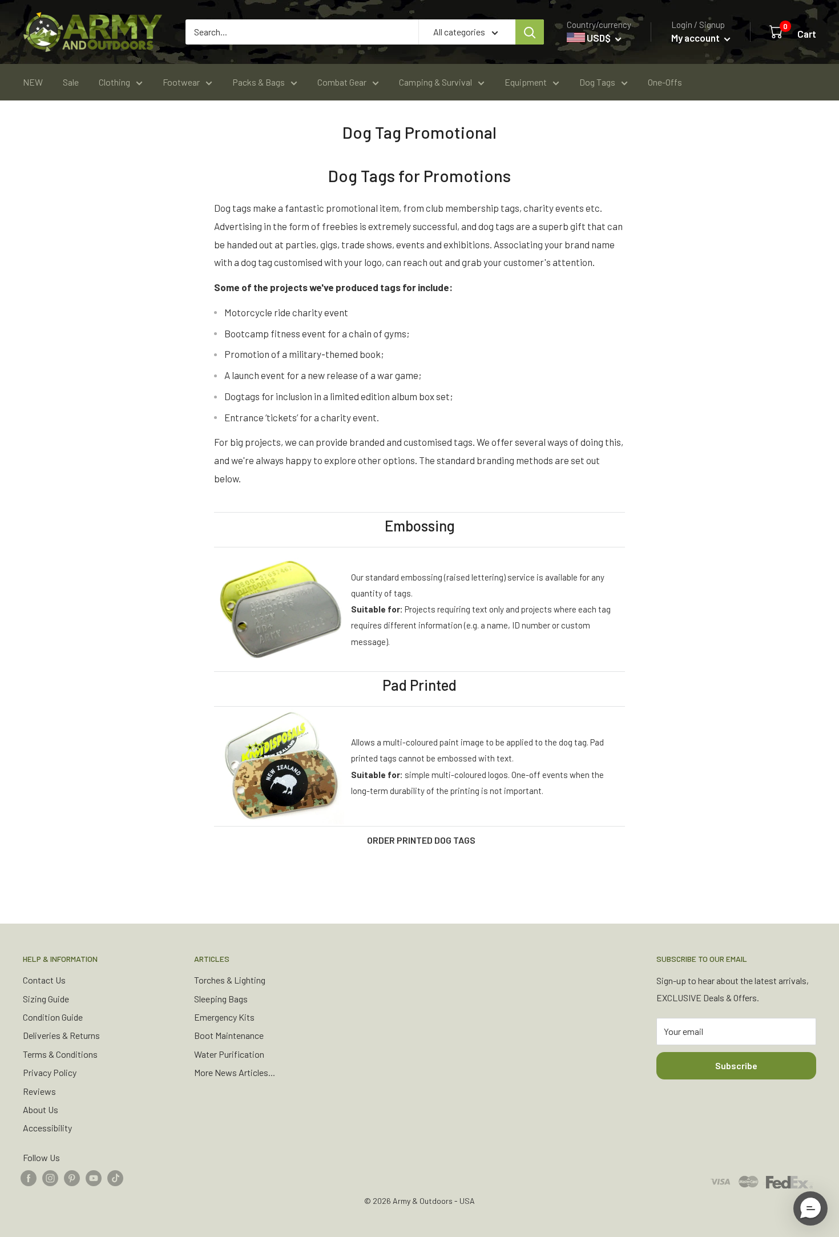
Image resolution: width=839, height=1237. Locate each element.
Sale (71, 81)
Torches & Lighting (229, 979)
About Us (40, 1109)
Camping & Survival (435, 81)
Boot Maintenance (229, 1035)
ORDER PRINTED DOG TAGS (421, 840)
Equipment (526, 81)
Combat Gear (341, 81)
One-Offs (665, 81)
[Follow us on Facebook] (29, 1177)
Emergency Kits (224, 1017)
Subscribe (736, 1065)
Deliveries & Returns (61, 1035)
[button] (810, 1208)
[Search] (529, 32)
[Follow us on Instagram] (50, 1177)
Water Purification (229, 1054)
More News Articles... (234, 1072)
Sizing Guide (46, 998)
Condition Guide (53, 1017)
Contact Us (44, 979)
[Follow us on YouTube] (94, 1177)
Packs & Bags (258, 81)
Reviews (39, 1091)
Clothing (114, 81)
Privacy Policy (49, 1072)
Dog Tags (597, 81)
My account (696, 37)
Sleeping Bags (221, 998)
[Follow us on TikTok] (115, 1177)
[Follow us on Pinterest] (72, 1177)
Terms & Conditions (60, 1054)
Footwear (181, 81)
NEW (33, 81)
